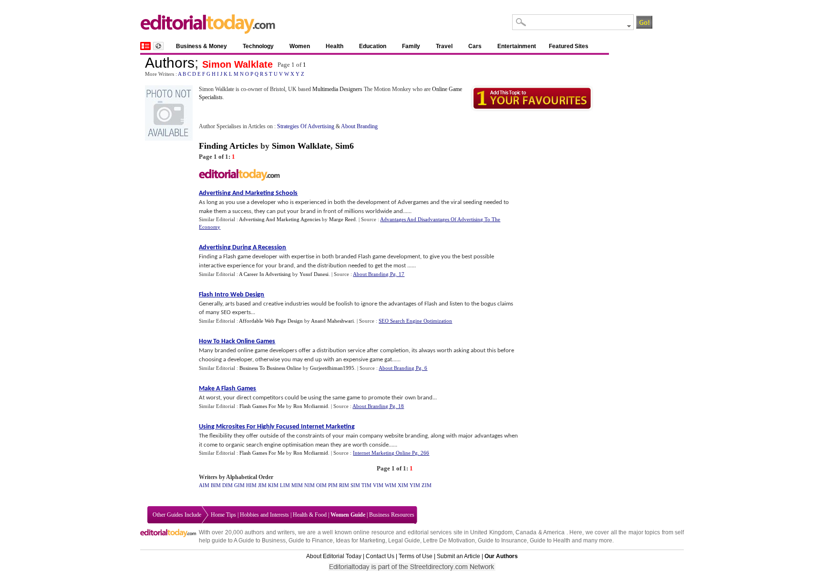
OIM (321, 485)
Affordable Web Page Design (271, 321)
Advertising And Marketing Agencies (279, 219)
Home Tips (223, 514)
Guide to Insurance (502, 540)
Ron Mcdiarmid (310, 406)
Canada (525, 532)
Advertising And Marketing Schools (248, 193)
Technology (258, 46)
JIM (262, 485)
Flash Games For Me (262, 406)
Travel (444, 46)
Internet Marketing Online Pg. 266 (391, 453)
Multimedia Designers (337, 89)
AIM (204, 485)
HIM (251, 485)
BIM (216, 485)
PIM (333, 485)
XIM (403, 485)
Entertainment (516, 46)
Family (411, 46)
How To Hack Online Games (237, 341)
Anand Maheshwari (332, 321)
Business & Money (201, 46)
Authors (170, 63)
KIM (273, 485)
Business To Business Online (270, 368)
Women (299, 46)
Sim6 (344, 146)
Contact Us (380, 556)
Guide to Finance (310, 540)
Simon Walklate (237, 64)
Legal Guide (404, 540)
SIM (355, 485)
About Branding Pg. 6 (403, 368)
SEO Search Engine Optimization (415, 321)
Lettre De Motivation (449, 540)
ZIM (427, 485)
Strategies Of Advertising (305, 126)
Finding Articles (228, 146)
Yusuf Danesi (314, 274)
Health (334, 46)
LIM (285, 485)
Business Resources (391, 514)
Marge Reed (342, 219)
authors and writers (270, 532)
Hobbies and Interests (264, 514)
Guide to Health (550, 540)
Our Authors (501, 556)
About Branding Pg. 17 (378, 274)
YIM (415, 485)
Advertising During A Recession (242, 247)
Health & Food (310, 514)
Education (372, 46)
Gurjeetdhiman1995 (332, 368)
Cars (475, 46)
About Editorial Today (333, 556)
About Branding (359, 126)
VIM (378, 485)
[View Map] (158, 46)
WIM (390, 485)
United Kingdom (491, 532)
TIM (366, 485)
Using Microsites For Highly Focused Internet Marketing (277, 426)
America (554, 532)
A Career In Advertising (265, 274)
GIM (239, 485)
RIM (344, 485)
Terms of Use (416, 556)
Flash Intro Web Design (231, 294)
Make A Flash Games (227, 388)
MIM (297, 485)
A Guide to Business (260, 540)
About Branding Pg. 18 (378, 406)
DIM (227, 485)
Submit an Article (458, 556)
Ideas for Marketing (360, 540)
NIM (309, 485)
